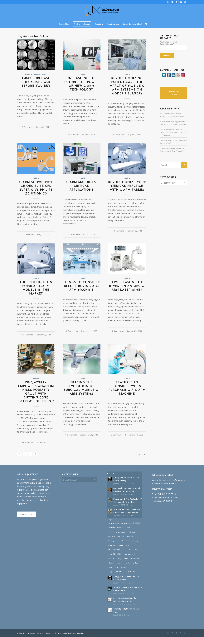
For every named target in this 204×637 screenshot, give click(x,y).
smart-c (111, 558)
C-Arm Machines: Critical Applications (81, 186)
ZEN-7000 (131, 572)
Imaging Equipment (115, 541)
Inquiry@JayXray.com (162, 488)
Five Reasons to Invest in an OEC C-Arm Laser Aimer (127, 286)
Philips (119, 554)
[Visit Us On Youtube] (178, 76)
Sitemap (41, 633)
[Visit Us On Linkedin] (173, 76)
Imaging (130, 536)
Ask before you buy (115, 528)
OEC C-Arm (133, 550)
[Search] (145, 24)
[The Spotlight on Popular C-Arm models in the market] (36, 258)
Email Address (167, 44)
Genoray (121, 536)
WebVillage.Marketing (75, 633)
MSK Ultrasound (114, 550)
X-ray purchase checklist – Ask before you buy (36, 82)
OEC (124, 550)
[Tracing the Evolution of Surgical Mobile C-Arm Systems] (81, 359)
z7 (124, 572)
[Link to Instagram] (185, 2)
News (36, 379)
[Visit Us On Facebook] (168, 76)
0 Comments (27, 127)
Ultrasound (135, 558)
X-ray (110, 567)
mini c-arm (112, 545)
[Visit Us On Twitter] (164, 76)
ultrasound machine (115, 563)
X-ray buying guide (122, 567)
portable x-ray (130, 554)
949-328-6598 (169, 494)
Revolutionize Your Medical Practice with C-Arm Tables (127, 186)
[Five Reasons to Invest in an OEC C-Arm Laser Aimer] (127, 258)
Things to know (122, 558)
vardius (135, 563)
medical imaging (131, 541)
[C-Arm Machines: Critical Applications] (81, 158)
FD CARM (111, 536)
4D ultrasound (126, 523)
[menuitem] (64, 24)
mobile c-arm (124, 545)
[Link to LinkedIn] (168, 2)
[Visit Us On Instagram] (183, 76)
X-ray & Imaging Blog (36, 75)
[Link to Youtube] (181, 2)
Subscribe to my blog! (162, 474)
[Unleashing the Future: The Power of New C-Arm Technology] (81, 54)
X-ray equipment (114, 572)
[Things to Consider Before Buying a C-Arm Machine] (81, 258)
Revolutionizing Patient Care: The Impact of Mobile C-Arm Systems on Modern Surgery (127, 86)
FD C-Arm (131, 532)
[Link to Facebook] (176, 2)
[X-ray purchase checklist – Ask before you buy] (36, 54)
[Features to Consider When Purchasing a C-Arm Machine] (127, 359)
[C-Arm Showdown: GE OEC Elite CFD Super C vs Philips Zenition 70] (36, 158)
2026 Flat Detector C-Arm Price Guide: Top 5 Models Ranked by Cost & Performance (173, 132)
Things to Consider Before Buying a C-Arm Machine (81, 286)
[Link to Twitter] (172, 2)
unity (128, 563)
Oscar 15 (111, 554)
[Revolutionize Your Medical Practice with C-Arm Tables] (127, 158)
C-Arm (82, 75)
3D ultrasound (113, 523)
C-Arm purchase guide (116, 532)
